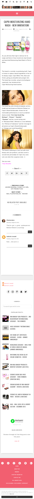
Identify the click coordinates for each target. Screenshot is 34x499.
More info (12, 494)
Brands (17, 471)
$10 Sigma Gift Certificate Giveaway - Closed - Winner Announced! (18, 337)
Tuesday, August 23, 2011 (13, 238)
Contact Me (17, 477)
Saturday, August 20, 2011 (13, 222)
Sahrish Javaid (11, 236)
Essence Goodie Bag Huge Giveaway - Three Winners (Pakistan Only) (18, 377)
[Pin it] (26, 173)
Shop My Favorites (17, 474)
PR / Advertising (17, 480)
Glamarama (10, 220)
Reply (30, 232)
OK (17, 497)
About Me (17, 469)
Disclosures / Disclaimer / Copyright (17, 483)
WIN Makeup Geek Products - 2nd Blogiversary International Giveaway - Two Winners (20, 319)
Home (17, 466)
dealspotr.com (17, 424)
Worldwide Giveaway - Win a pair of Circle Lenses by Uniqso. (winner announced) (20, 347)
